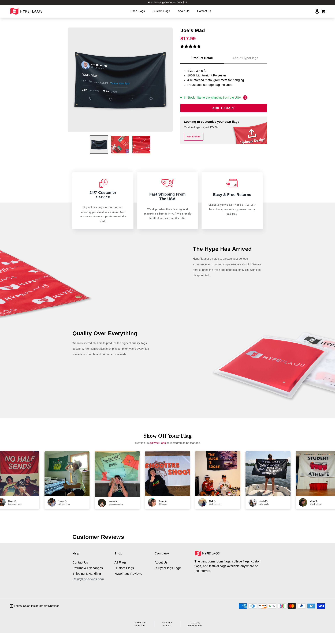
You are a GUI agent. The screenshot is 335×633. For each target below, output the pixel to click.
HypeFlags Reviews (128, 573)
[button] (190, 46)
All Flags (120, 562)
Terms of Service (139, 624)
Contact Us (80, 562)
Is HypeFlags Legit (168, 568)
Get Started (193, 136)
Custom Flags (124, 568)
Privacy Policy (167, 624)
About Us (161, 562)
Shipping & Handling (86, 573)
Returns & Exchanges (87, 568)
